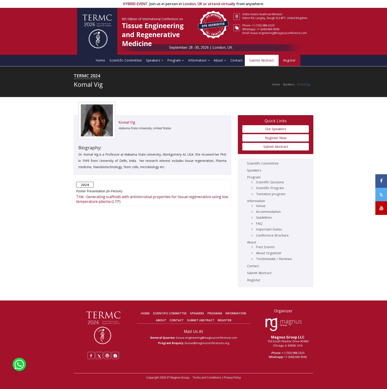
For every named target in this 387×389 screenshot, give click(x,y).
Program (174, 60)
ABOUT (161, 320)
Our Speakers (275, 129)
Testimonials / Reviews (274, 258)
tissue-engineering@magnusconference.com (206, 338)
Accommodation (268, 211)
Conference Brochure (272, 235)
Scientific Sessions (270, 182)
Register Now (275, 137)
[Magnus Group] (283, 324)
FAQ (259, 223)
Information (198, 60)
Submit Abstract (275, 146)
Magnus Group (179, 377)
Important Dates (269, 229)
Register (253, 280)
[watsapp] (19, 364)
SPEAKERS (197, 313)
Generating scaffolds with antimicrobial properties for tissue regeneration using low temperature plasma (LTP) (152, 199)
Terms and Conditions (207, 377)
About (219, 60)
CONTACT (177, 320)
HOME (145, 313)
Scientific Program (270, 188)
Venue (261, 205)
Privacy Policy (232, 377)
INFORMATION (235, 313)
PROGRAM (214, 313)
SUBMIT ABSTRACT (200, 320)
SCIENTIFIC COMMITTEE (170, 313)
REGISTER (224, 320)
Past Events (265, 247)
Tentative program (270, 194)
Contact (236, 60)
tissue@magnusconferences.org (207, 343)
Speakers (153, 60)
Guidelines (264, 217)
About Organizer (269, 253)
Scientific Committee (126, 60)
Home (100, 60)
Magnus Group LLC (288, 337)
